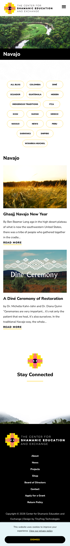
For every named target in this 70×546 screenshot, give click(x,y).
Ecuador (15, 94)
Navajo (16, 124)
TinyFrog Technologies (47, 519)
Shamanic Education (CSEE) (28, 9)
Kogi (15, 114)
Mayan (35, 114)
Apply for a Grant (35, 495)
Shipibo (45, 133)
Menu (64, 7)
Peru (54, 124)
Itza (51, 104)
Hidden (55, 94)
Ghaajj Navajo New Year (25, 214)
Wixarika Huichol (35, 143)
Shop (35, 475)
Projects (35, 469)
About (35, 456)
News (35, 124)
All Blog (15, 84)
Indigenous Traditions (25, 104)
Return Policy (35, 502)
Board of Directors (35, 482)
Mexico (54, 114)
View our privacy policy (41, 530)
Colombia (35, 84)
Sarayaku (25, 133)
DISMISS (35, 539)
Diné (54, 84)
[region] (35, 534)
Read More (12, 242)
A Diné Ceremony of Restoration (33, 298)
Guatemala (35, 94)
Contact (35, 489)
